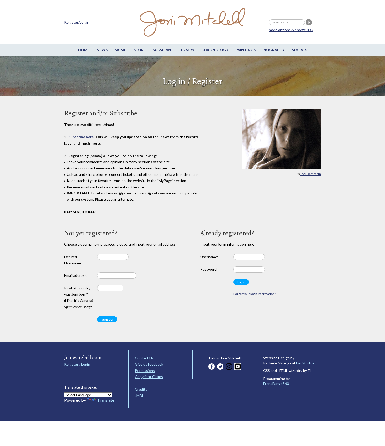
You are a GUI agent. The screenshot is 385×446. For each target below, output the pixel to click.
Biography (274, 49)
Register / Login (77, 364)
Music (120, 49)
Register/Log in (76, 22)
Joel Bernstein (310, 174)
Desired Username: (73, 259)
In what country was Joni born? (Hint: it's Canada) (78, 297)
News (102, 49)
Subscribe (162, 49)
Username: (209, 256)
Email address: (75, 275)
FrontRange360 (276, 383)
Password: (209, 269)
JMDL (139, 395)
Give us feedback (149, 364)
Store (140, 49)
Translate (105, 399)
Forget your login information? (254, 294)
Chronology (214, 49)
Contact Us (144, 358)
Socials (299, 49)
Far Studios (305, 363)
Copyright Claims (149, 376)
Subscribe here (81, 137)
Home (84, 49)
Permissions (145, 370)
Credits (141, 389)
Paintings (245, 49)
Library (186, 49)
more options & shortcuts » (291, 30)
